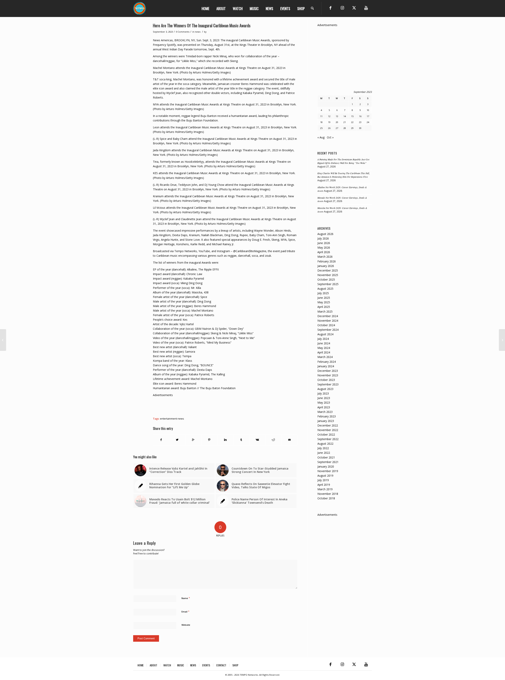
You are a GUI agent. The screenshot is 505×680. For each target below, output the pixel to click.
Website (185, 624)
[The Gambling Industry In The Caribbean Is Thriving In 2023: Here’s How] (3, 340)
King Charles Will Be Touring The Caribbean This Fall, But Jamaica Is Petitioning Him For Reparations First (343, 175)
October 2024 (326, 325)
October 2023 (326, 380)
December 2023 (327, 371)
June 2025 (323, 298)
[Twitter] (354, 8)
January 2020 (325, 466)
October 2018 (326, 498)
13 (337, 116)
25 (321, 128)
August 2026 (325, 234)
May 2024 (323, 348)
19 (329, 122)
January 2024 (325, 366)
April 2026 (323, 252)
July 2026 (323, 238)
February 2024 (326, 361)
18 (321, 122)
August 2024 (325, 334)
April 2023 (323, 407)
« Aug (321, 137)
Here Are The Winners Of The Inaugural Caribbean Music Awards (202, 25)
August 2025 (325, 288)
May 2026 (323, 247)
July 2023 (323, 393)
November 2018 (327, 494)
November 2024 (327, 320)
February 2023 (326, 416)
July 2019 (323, 480)
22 (352, 122)
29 (352, 128)
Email (185, 611)
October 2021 (326, 457)
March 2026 (325, 256)
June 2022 (323, 453)
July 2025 (323, 293)
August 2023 (325, 389)
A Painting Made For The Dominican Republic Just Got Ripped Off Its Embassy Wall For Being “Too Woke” (343, 161)
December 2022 (327, 425)
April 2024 (323, 352)
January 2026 (325, 266)
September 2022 (328, 439)
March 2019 (325, 489)
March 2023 (325, 412)
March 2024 (325, 357)
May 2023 (323, 402)
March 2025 (325, 311)
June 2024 (323, 343)
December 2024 (327, 316)
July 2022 (323, 448)
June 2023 (323, 398)
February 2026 (326, 261)
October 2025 (326, 279)
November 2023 (327, 375)
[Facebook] (330, 8)
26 (329, 128)
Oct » (330, 137)
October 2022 (326, 434)
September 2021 (328, 462)
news (197, 31)
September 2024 (328, 330)
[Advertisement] (224, 406)
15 (352, 116)
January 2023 (325, 421)
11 (321, 116)
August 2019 (325, 475)
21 (344, 122)
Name (185, 598)
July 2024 (323, 339)
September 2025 (328, 284)
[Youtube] (366, 8)
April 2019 (323, 485)
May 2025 (323, 302)
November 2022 (327, 430)
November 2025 (327, 275)
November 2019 (327, 471)
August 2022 (325, 443)
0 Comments (182, 31)
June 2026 (323, 243)
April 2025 (323, 307)
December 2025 (327, 270)
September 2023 (328, 384)
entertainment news (172, 418)
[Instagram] (342, 8)
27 (337, 128)
